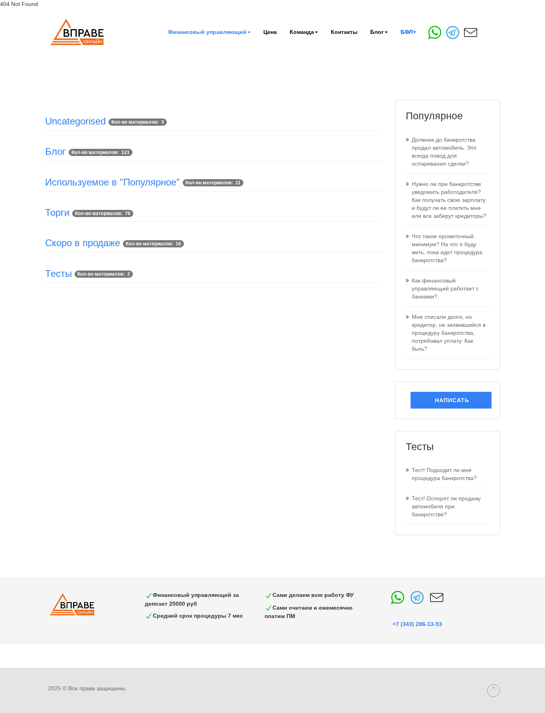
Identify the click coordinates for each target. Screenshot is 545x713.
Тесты (58, 273)
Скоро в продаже (82, 242)
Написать (451, 400)
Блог (377, 32)
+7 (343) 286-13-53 (417, 624)
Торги (57, 212)
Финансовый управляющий (207, 32)
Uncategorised (75, 121)
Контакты (344, 32)
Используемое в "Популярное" (112, 182)
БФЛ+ (408, 32)
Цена (270, 32)
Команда (302, 32)
